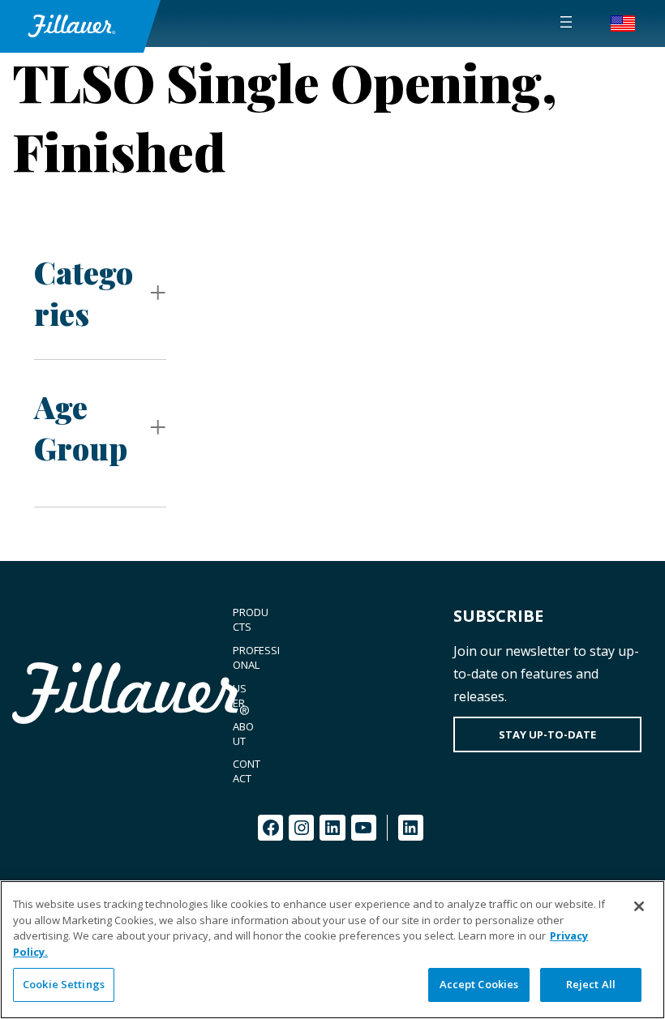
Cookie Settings (64, 984)
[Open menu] (566, 22)
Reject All (591, 984)
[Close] (639, 906)
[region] (332, 949)
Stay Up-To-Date (547, 734)
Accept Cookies (479, 984)
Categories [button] (83, 292)
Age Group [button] (80, 427)
